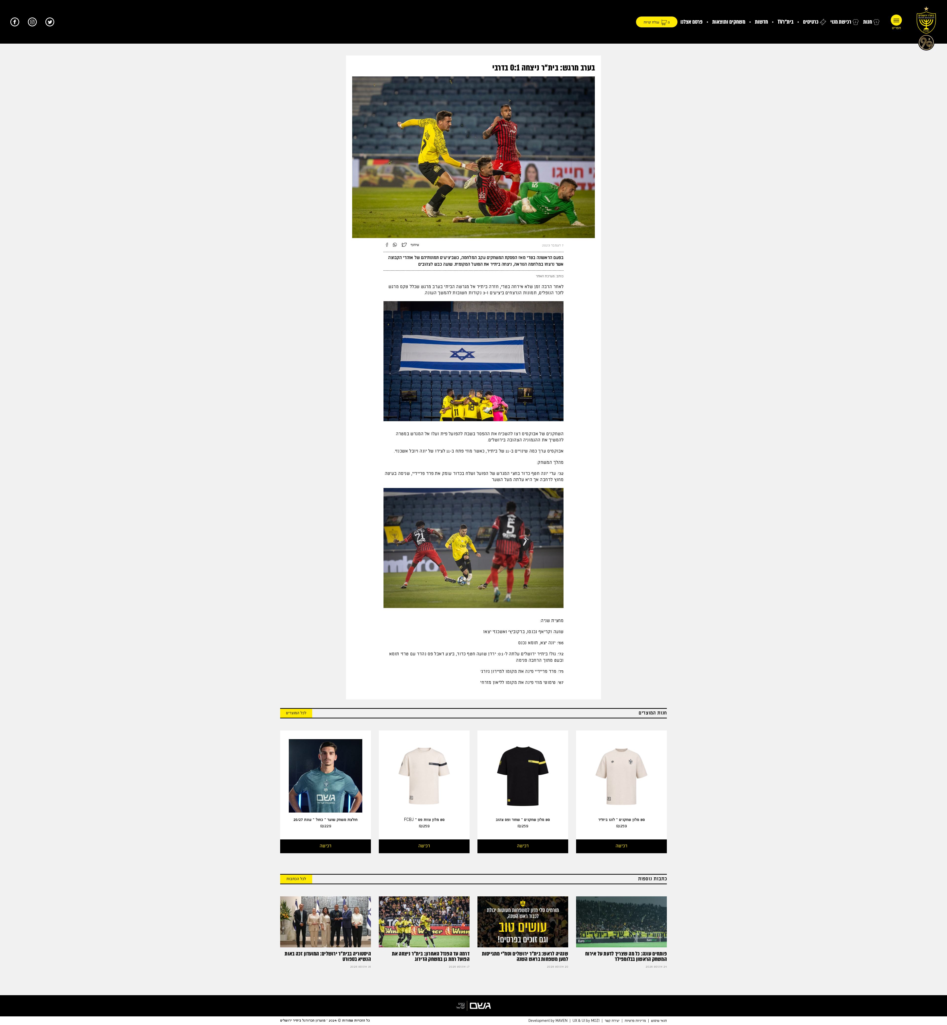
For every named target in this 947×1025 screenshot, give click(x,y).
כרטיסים (811, 22)
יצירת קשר (612, 1021)
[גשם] (473, 1006)
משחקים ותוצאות (728, 22)
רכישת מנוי (840, 22)
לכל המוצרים (296, 713)
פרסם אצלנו (691, 22)
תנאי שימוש (659, 1021)
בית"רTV (785, 22)
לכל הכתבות (296, 879)
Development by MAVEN (547, 1021)
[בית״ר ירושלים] (926, 27)
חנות (867, 22)
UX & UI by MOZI (586, 1021)
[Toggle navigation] (896, 20)
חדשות (761, 22)
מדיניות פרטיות (635, 1021)
